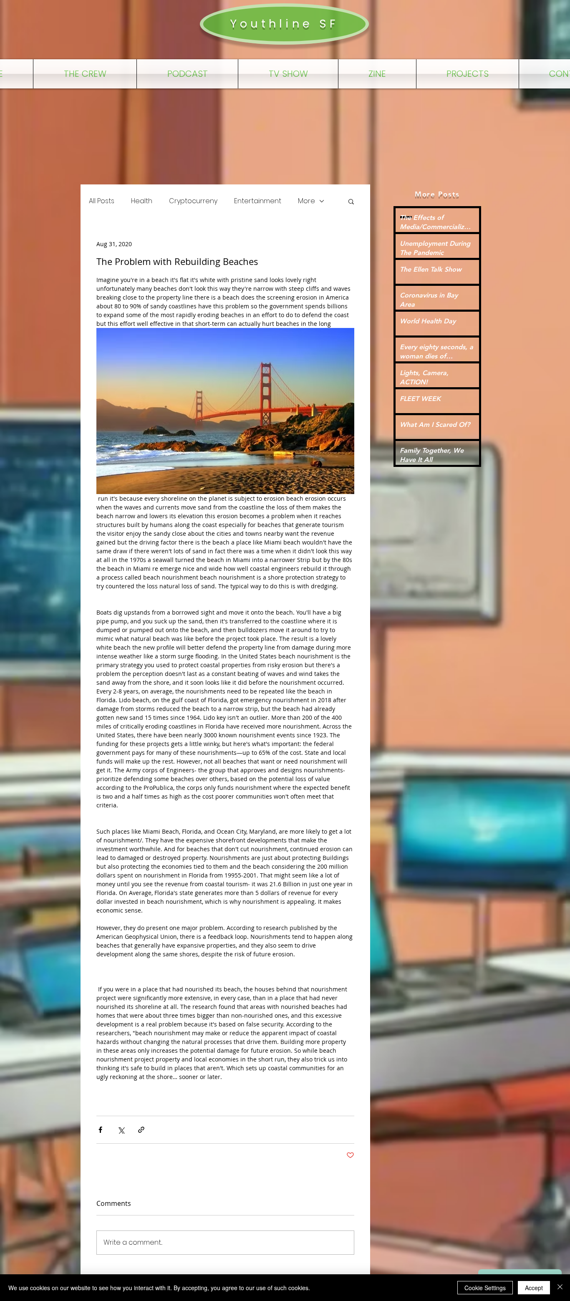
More (306, 201)
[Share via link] (141, 1130)
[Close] (560, 1287)
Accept (534, 1287)
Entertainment (257, 201)
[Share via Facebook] (100, 1130)
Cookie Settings (485, 1287)
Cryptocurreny (193, 201)
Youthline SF (284, 23)
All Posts (101, 201)
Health (141, 201)
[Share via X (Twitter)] (121, 1130)
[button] (351, 201)
